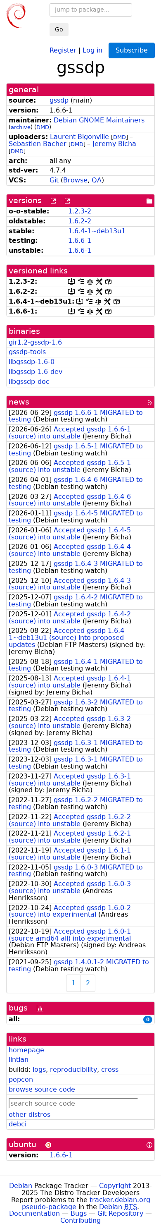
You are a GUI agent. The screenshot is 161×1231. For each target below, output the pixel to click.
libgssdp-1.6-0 (31, 362)
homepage (26, 1050)
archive (21, 127)
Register (63, 50)
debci (17, 1124)
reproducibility (73, 1069)
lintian (18, 1059)
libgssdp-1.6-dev (35, 372)
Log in (92, 50)
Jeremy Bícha (114, 144)
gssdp (59, 100)
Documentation (34, 1213)
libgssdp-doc (29, 382)
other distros (29, 1114)
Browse (75, 180)
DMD (42, 127)
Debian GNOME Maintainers (99, 120)
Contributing (80, 1220)
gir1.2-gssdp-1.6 (35, 342)
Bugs (79, 1213)
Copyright (115, 1186)
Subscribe (132, 50)
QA (97, 180)
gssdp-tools (27, 352)
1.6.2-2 (79, 221)
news (19, 402)
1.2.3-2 (79, 211)
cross (109, 1069)
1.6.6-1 (79, 240)
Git (54, 180)
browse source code (42, 1089)
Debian (20, 1186)
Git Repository (120, 1213)
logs (39, 1069)
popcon (21, 1079)
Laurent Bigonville (79, 137)
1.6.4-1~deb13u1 (96, 231)
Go (59, 29)
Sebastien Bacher (37, 144)
